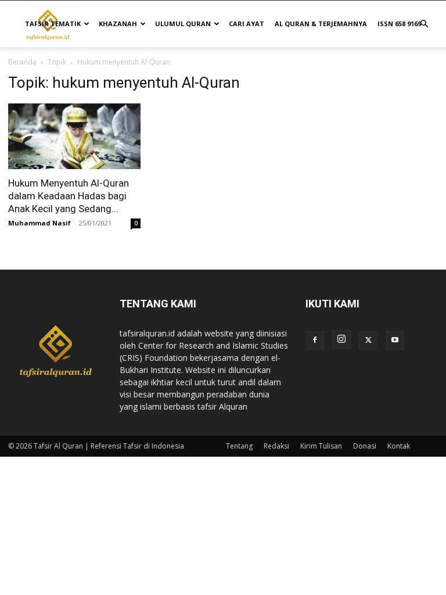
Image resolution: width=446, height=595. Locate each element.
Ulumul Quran (183, 23)
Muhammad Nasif (39, 222)
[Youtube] (395, 340)
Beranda (22, 62)
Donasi (364, 446)
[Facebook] (314, 340)
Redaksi (276, 446)
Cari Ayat (246, 23)
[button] (424, 24)
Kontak (398, 446)
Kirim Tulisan (321, 446)
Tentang (239, 446)
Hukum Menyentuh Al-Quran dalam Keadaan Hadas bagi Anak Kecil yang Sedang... (68, 195)
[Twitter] (368, 340)
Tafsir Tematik (53, 23)
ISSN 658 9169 (399, 23)
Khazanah (118, 23)
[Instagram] (341, 339)
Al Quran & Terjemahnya (321, 23)
